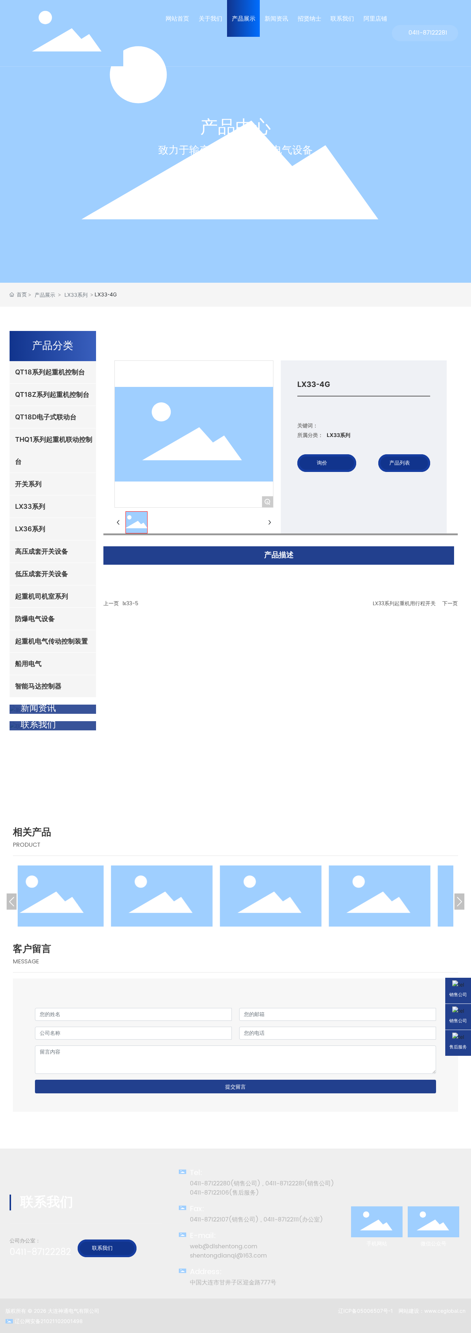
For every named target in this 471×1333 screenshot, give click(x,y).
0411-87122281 (427, 33)
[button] (12, 901)
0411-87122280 (210, 1183)
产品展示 (45, 295)
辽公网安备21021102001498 (49, 1321)
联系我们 (102, 1248)
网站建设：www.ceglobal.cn (432, 1311)
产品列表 (399, 463)
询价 (322, 463)
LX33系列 (76, 295)
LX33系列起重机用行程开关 (404, 603)
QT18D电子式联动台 (181, 870)
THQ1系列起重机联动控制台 (290, 870)
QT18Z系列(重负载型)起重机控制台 (72, 870)
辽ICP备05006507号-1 (365, 1311)
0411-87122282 (40, 1252)
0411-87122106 (209, 1193)
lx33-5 (130, 603)
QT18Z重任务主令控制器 (399, 870)
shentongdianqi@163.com (228, 1255)
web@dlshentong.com (223, 1246)
